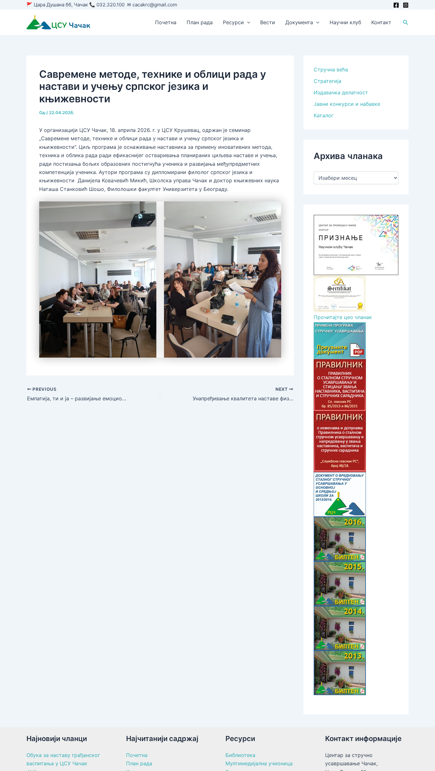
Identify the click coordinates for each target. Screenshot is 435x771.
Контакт (381, 22)
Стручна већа (331, 69)
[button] (247, 22)
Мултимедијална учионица (259, 763)
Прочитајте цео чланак (343, 317)
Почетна (165, 22)
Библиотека (240, 755)
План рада (200, 22)
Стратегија (327, 81)
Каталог (323, 115)
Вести (267, 22)
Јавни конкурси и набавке (347, 104)
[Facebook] (396, 5)
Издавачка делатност (341, 92)
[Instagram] (406, 5)
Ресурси (233, 22)
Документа (299, 22)
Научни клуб (345, 22)
